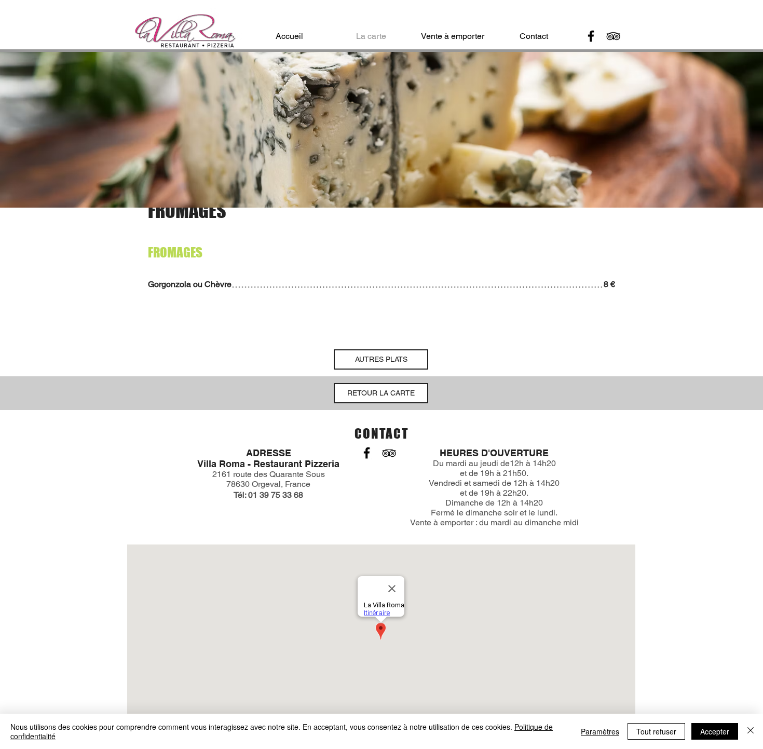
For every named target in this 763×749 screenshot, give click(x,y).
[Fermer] (750, 731)
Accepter (714, 731)
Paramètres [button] (600, 731)
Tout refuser (656, 731)
